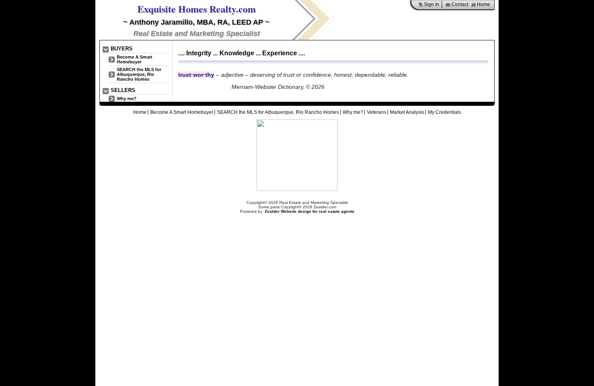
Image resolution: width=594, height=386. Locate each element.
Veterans (376, 112)
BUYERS (122, 49)
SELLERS (123, 90)
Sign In (431, 4)
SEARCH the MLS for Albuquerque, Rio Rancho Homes (139, 74)
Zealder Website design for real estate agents (309, 211)
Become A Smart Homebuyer (134, 59)
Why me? (127, 98)
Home (483, 4)
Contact (459, 4)
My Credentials (444, 112)
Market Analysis (407, 112)
